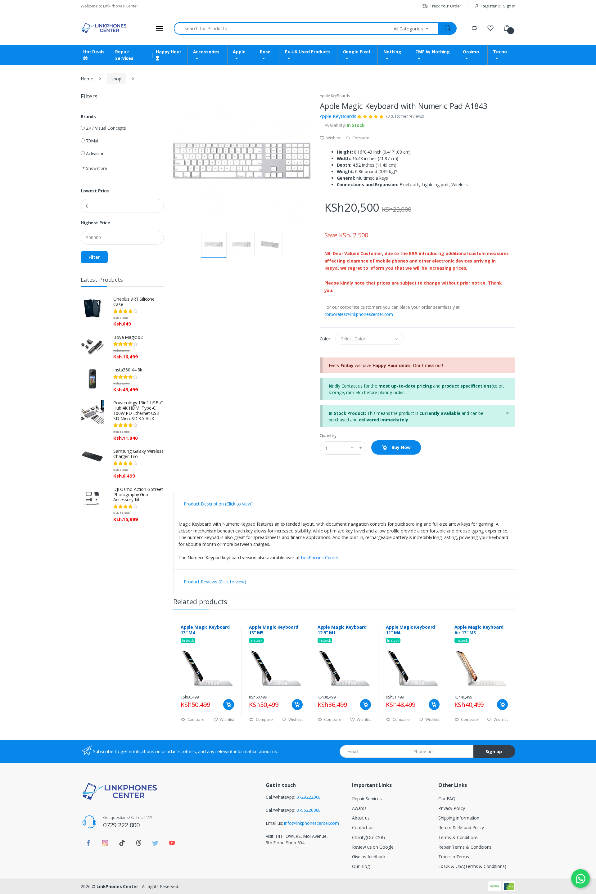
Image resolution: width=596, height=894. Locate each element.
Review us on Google (373, 847)
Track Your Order (445, 6)
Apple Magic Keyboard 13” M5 (273, 630)
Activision (95, 153)
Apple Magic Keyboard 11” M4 (410, 630)
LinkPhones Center (319, 557)
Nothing (392, 52)
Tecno (500, 52)
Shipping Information (458, 818)
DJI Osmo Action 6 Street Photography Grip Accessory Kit (138, 494)
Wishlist (333, 138)
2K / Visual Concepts (106, 128)
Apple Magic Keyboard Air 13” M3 (478, 630)
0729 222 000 (121, 825)
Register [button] (489, 6)
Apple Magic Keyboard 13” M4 (205, 630)
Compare (360, 138)
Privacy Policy (451, 808)
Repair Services (367, 799)
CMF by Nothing (432, 52)
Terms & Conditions (458, 837)
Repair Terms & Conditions (464, 847)
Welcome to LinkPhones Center (109, 6)
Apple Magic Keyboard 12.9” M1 (342, 630)
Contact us (362, 827)
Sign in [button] (509, 6)
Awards (359, 808)
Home (87, 79)
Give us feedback (369, 857)
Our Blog (361, 866)
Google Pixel (356, 52)
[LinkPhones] (104, 28)
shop (116, 79)
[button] (416, 28)
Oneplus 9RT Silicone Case (134, 301)
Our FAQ (446, 799)
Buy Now (400, 447)
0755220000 (308, 810)
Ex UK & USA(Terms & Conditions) (472, 866)
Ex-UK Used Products (308, 52)
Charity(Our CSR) (368, 837)
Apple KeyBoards (335, 95)
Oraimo (471, 52)
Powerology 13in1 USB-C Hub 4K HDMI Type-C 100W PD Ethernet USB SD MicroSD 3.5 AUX (138, 410)
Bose (265, 52)
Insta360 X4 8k (127, 370)
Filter (94, 257)
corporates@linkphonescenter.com (358, 314)
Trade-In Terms (453, 857)
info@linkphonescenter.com (311, 823)
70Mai (92, 141)
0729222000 (308, 797)
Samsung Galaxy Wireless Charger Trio (138, 453)
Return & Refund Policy (461, 827)
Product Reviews (215, 582)
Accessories (206, 52)
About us (361, 818)
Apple (239, 52)
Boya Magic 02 (128, 337)
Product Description (218, 504)
